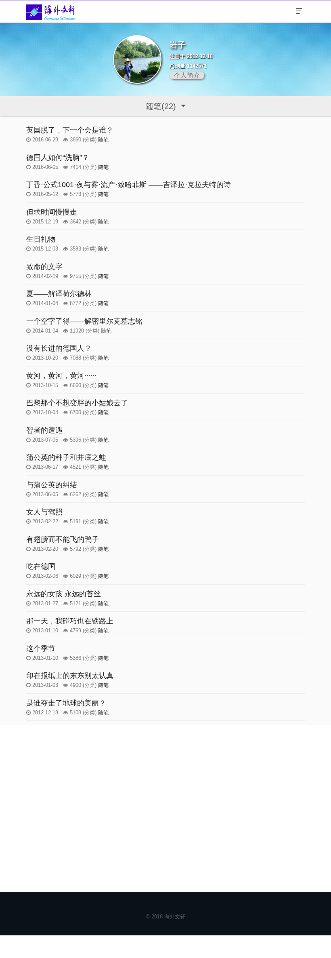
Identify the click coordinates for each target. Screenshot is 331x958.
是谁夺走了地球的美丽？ (66, 703)
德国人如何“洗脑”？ (57, 158)
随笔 (103, 140)
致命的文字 (44, 267)
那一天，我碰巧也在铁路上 (69, 621)
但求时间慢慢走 (51, 212)
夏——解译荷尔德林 (59, 294)
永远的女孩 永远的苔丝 (63, 594)
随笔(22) (161, 106)
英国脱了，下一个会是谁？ (69, 130)
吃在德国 (40, 566)
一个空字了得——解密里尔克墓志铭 (84, 321)
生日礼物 (40, 239)
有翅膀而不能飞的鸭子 (62, 539)
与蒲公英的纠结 (51, 485)
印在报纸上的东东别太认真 (69, 676)
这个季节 (40, 648)
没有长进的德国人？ (59, 348)
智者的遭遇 (44, 430)
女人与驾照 (44, 512)
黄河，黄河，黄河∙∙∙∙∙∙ (61, 376)
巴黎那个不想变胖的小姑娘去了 (77, 403)
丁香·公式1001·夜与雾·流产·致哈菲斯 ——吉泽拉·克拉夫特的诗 (128, 185)
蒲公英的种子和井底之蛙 (66, 457)
